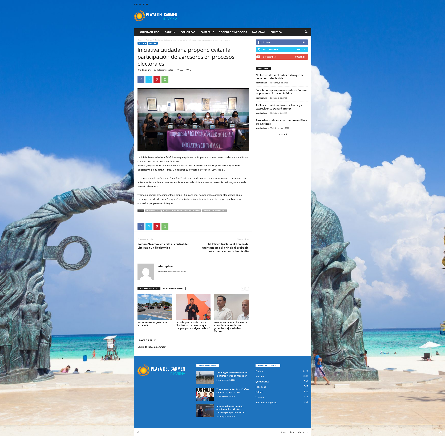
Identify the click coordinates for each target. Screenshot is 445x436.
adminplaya (146, 69)
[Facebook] (140, 79)
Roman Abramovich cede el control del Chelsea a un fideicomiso (163, 245)
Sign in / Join (141, 4)
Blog (292, 432)
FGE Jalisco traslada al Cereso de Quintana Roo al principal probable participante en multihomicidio (225, 247)
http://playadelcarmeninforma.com (172, 271)
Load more (281, 134)
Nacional (258, 32)
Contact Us (303, 432)
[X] (148, 79)
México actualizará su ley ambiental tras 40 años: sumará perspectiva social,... (231, 409)
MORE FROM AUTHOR (173, 288)
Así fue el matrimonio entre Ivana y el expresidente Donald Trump (279, 106)
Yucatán (152, 43)
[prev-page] (243, 288)
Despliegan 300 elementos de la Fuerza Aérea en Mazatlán (231, 374)
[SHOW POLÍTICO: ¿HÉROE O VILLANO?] (154, 307)
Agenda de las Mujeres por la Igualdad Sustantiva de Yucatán (173, 211)
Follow (301, 49)
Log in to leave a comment (151, 347)
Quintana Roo (150, 32)
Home (139, 40)
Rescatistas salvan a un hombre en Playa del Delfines (281, 122)
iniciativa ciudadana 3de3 (214, 211)
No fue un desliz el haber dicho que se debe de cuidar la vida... (280, 76)
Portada (259, 371)
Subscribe (300, 56)
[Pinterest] (156, 79)
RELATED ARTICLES (149, 288)
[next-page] (247, 288)
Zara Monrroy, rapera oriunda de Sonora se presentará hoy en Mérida (281, 91)
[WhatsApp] (164, 79)
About (283, 432)
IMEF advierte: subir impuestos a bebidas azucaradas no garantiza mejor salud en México (230, 327)
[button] (306, 32)
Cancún (170, 32)
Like (303, 42)
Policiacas (188, 32)
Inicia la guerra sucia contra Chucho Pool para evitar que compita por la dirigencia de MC (193, 325)
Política (276, 32)
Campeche (207, 32)
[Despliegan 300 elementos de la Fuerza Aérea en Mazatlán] (205, 377)
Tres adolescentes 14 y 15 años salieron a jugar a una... (232, 391)
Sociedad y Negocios (233, 32)
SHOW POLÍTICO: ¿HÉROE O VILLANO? (152, 324)
